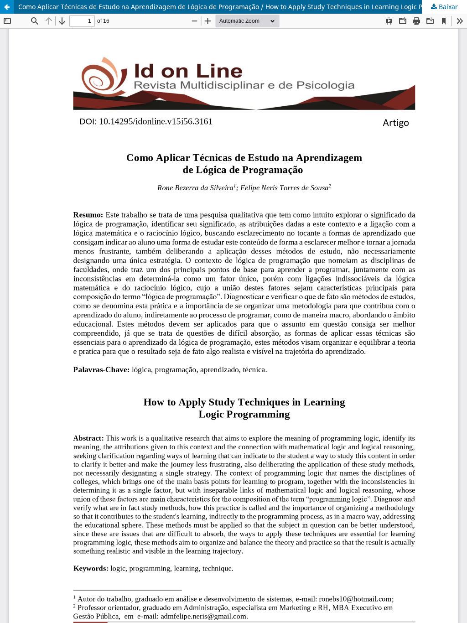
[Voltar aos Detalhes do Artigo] (7, 7)
